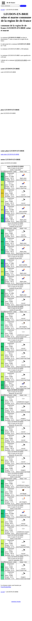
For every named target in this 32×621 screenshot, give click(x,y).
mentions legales (16, 601)
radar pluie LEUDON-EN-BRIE (10, 154)
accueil (3, 9)
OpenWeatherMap (6, 587)
